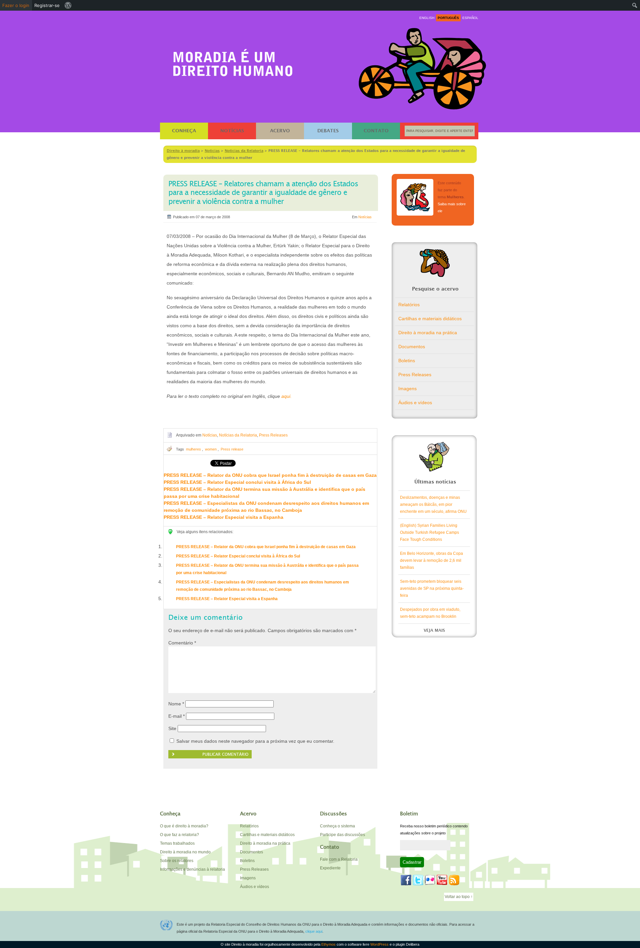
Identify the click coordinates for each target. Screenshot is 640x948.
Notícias (232, 131)
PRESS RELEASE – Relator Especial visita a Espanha (223, 517)
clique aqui (313, 931)
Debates (328, 131)
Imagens (407, 388)
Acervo (280, 131)
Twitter (418, 880)
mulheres (193, 449)
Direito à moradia (233, 60)
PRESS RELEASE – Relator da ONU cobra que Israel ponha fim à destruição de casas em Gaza (270, 475)
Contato (376, 131)
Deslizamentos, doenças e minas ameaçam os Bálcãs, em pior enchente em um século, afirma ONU (433, 504)
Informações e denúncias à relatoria (192, 869)
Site (172, 728)
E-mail (176, 716)
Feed (454, 880)
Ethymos (328, 944)
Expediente (330, 868)
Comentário (182, 642)
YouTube (442, 880)
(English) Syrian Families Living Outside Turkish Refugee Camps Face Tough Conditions (429, 532)
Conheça (184, 131)
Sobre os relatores (176, 860)
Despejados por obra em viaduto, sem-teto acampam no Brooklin (430, 613)
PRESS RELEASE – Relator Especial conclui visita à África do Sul (237, 482)
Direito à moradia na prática (427, 332)
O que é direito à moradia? (184, 826)
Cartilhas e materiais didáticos (430, 318)
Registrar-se (47, 5)
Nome (176, 703)
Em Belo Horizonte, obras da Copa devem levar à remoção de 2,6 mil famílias (431, 560)
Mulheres (415, 197)
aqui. (286, 396)
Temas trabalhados (177, 843)
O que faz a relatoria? (179, 834)
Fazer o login (15, 5)
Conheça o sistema (337, 826)
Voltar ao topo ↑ (459, 896)
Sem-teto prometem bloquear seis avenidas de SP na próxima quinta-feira (432, 588)
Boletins (406, 360)
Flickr (430, 880)
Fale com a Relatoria (339, 859)
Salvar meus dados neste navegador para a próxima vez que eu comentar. (255, 741)
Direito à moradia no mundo (185, 852)
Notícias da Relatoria (238, 435)
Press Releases (273, 435)
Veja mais (434, 630)
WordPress (379, 944)
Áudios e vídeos (415, 402)
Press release (232, 449)
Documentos (411, 346)
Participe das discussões (342, 834)
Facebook (406, 880)
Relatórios (409, 304)
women (211, 449)
